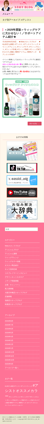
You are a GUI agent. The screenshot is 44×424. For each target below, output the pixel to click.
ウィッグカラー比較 (12, 261)
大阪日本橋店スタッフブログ (16, 293)
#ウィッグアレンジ (14, 397)
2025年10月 (9, 360)
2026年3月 (9, 340)
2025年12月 (9, 352)
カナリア (29, 402)
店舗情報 (8, 296)
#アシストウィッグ (30, 44)
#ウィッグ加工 (35, 49)
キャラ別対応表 (11, 269)
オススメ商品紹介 (12, 265)
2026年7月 (9, 325)
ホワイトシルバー (17, 405)
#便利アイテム (20, 52)
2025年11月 (9, 356)
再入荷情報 (9, 289)
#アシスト (18, 44)
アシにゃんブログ (12, 250)
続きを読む (35, 123)
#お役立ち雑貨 (9, 386)
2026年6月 (9, 329)
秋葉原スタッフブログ (13, 304)
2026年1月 (9, 348)
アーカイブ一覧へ (12, 368)
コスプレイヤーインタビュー (16, 273)
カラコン (35, 402)
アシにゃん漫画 (11, 254)
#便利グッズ (31, 52)
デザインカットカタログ (14, 277)
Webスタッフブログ (28, 42)
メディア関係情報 (12, 281)
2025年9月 (9, 364)
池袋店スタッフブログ (13, 300)
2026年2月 (9, 344)
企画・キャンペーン (12, 285)
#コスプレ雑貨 (8, 52)
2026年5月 (9, 333)
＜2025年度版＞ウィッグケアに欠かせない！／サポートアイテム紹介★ (21, 33)
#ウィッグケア (22, 47)
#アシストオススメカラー (21, 390)
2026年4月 (9, 337)
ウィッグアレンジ (12, 257)
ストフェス (8, 405)
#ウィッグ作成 (10, 49)
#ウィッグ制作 (23, 49)
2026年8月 (9, 321)
